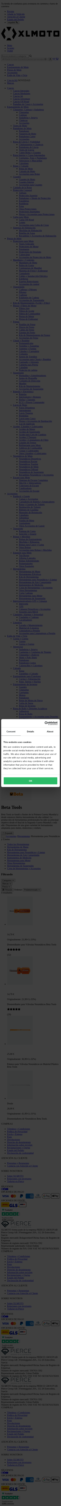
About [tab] (50, 731)
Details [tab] (30, 731)
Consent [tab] (11, 731)
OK (30, 780)
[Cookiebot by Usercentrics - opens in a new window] (45, 723)
